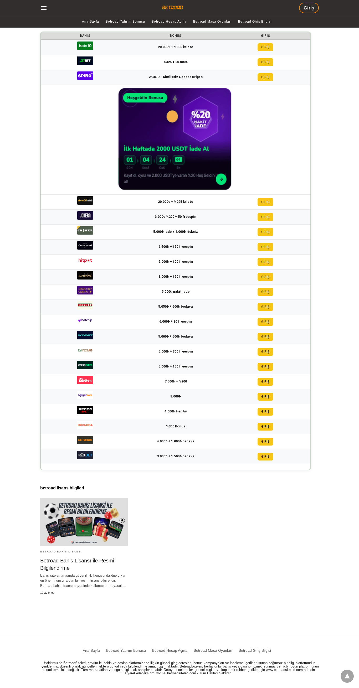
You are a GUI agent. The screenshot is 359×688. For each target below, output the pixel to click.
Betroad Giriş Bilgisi (255, 21)
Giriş (309, 8)
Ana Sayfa (90, 21)
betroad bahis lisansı (61, 551)
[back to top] (347, 676)
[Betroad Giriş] (173, 7)
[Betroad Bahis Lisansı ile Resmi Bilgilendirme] (84, 522)
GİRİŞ (265, 47)
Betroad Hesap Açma (169, 21)
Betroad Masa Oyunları (212, 21)
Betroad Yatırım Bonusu (125, 21)
